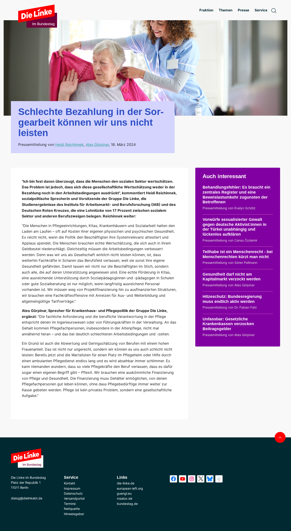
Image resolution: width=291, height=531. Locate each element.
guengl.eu (124, 493)
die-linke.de (125, 483)
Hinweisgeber (74, 514)
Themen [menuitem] (225, 10)
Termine (70, 504)
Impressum (72, 488)
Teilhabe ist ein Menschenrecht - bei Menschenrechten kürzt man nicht (238, 254)
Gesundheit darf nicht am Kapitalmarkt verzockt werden (232, 277)
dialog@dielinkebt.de (26, 498)
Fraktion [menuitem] (206, 10)
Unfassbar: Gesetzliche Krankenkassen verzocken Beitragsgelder (228, 324)
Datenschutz (73, 493)
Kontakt (69, 483)
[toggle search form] (273, 10)
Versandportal (74, 498)
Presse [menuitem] (243, 10)
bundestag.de (127, 504)
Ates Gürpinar (97, 144)
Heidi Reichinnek (69, 144)
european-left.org (130, 488)
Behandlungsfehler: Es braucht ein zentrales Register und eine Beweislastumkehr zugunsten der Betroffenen (236, 194)
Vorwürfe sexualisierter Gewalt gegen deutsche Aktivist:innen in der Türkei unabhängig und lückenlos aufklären (234, 227)
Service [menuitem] (261, 10)
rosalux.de (124, 498)
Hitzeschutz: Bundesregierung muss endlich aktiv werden (232, 299)
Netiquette (72, 509)
